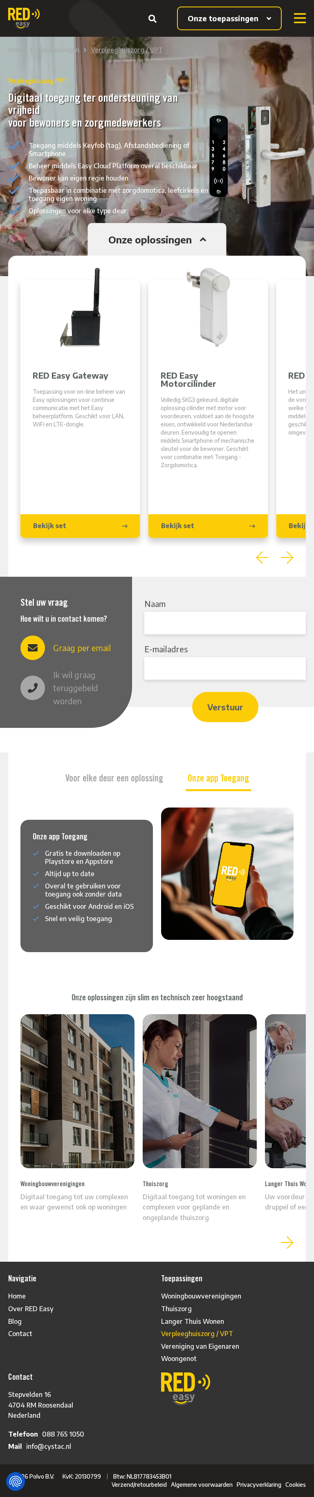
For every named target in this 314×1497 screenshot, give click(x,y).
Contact (20, 1334)
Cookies (295, 1484)
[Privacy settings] (15, 1481)
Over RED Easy (31, 1309)
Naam (155, 603)
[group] (80, 409)
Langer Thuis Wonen (192, 1321)
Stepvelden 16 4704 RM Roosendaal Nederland (40, 1404)
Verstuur (225, 707)
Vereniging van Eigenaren (200, 1346)
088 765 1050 (63, 1434)
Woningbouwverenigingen (201, 1296)
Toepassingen (58, 50)
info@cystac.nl (48, 1446)
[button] (262, 557)
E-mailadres (166, 649)
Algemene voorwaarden (202, 1484)
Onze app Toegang (218, 777)
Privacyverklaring (259, 1484)
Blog (15, 1321)
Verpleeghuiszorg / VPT (127, 50)
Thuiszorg (176, 1309)
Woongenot (179, 1358)
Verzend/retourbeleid (139, 1484)
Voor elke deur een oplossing (114, 777)
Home (17, 50)
